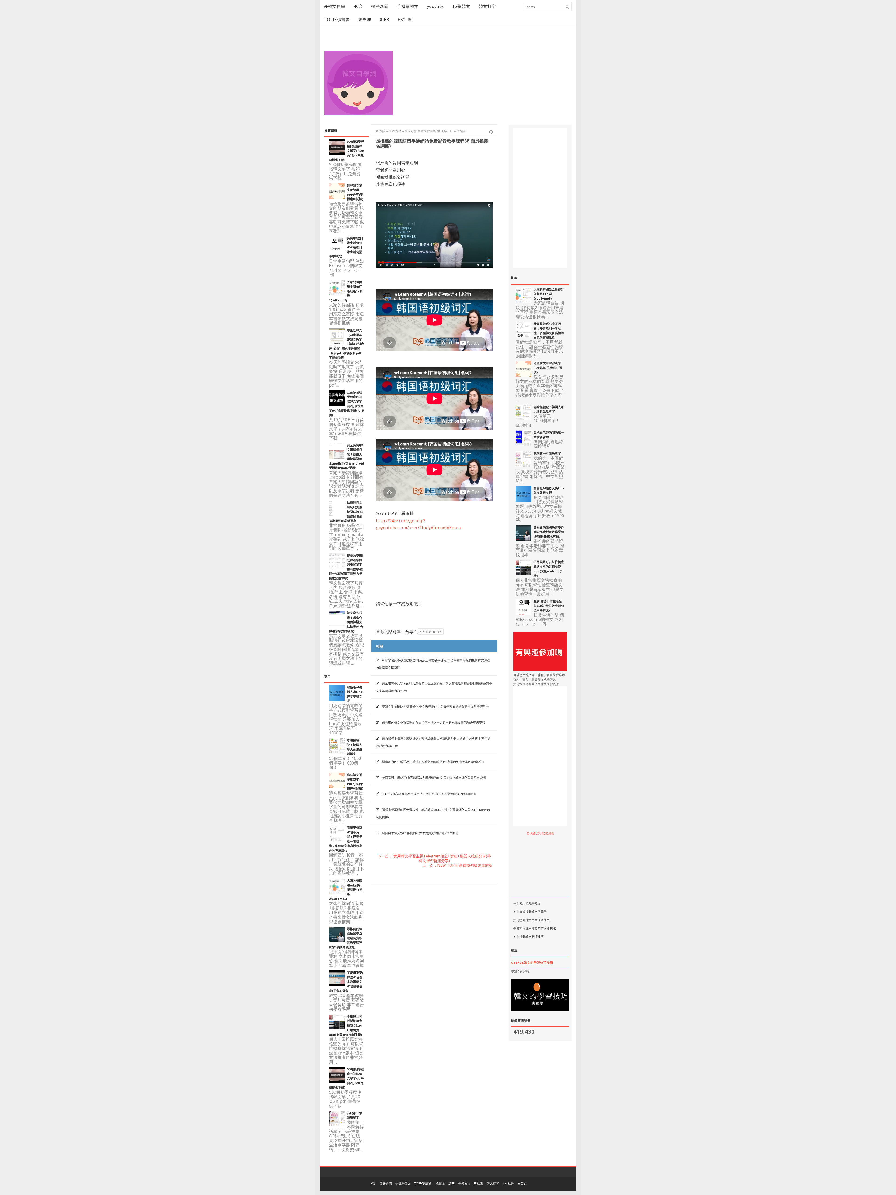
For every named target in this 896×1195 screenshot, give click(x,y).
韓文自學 (336, 6)
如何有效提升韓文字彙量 (530, 911)
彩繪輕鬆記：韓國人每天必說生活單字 (354, 747)
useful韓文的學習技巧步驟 (532, 962)
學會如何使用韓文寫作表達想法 (534, 928)
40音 (358, 6)
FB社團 (405, 19)
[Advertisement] (487, 77)
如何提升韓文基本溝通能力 (531, 920)
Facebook (431, 631)
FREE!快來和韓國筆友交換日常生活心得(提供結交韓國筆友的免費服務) (429, 794)
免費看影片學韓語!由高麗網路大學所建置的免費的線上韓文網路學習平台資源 (434, 778)
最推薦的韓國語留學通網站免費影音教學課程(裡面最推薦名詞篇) (549, 532)
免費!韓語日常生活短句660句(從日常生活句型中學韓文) (549, 605)
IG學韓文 (461, 6)
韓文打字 (487, 6)
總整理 (364, 19)
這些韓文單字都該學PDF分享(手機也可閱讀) (355, 192)
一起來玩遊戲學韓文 (527, 903)
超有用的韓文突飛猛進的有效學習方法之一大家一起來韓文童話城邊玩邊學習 (433, 722)
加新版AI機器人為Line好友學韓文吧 (549, 490)
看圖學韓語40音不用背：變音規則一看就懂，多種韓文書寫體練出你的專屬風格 (549, 331)
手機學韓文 (408, 6)
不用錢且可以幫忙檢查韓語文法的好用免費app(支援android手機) (549, 569)
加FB (384, 19)
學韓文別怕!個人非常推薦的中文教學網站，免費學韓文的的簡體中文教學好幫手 (435, 706)
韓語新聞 (379, 6)
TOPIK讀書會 (337, 19)
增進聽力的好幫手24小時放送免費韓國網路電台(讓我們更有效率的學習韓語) (433, 762)
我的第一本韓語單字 (354, 1115)
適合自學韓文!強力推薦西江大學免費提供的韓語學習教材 (420, 833)
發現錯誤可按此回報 (540, 833)
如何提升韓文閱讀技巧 (528, 936)
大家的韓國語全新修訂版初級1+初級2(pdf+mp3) (549, 293)
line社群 (508, 1183)
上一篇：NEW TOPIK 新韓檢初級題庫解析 (457, 865)
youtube (436, 6)
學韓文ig (464, 1183)
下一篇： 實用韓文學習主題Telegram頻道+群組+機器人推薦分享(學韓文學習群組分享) (434, 858)
